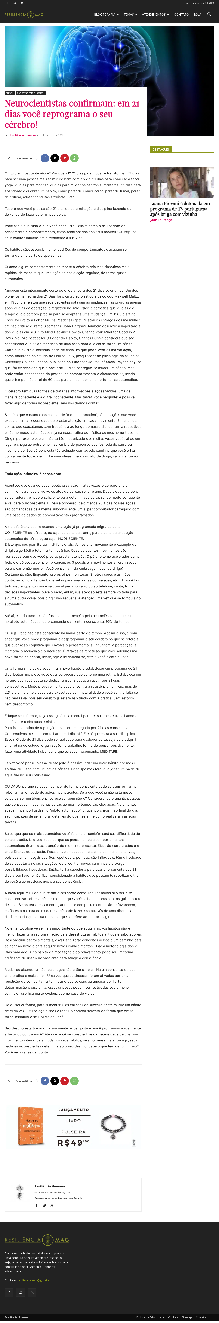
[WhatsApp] (74, 158)
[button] (209, 15)
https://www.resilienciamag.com (52, 1192)
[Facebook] (8, 3)
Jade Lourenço (161, 220)
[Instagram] (15, 3)
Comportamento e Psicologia (31, 92)
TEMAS (129, 14)
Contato (181, 14)
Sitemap (187, 1317)
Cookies (173, 1317)
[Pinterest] (64, 158)
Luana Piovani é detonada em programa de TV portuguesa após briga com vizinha (180, 208)
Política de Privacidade (150, 1317)
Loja (197, 14)
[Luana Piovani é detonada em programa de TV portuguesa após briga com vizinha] (182, 182)
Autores (9, 92)
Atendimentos (154, 14)
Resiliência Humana (23, 135)
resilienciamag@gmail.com (36, 1280)
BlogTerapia (104, 14)
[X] (22, 3)
